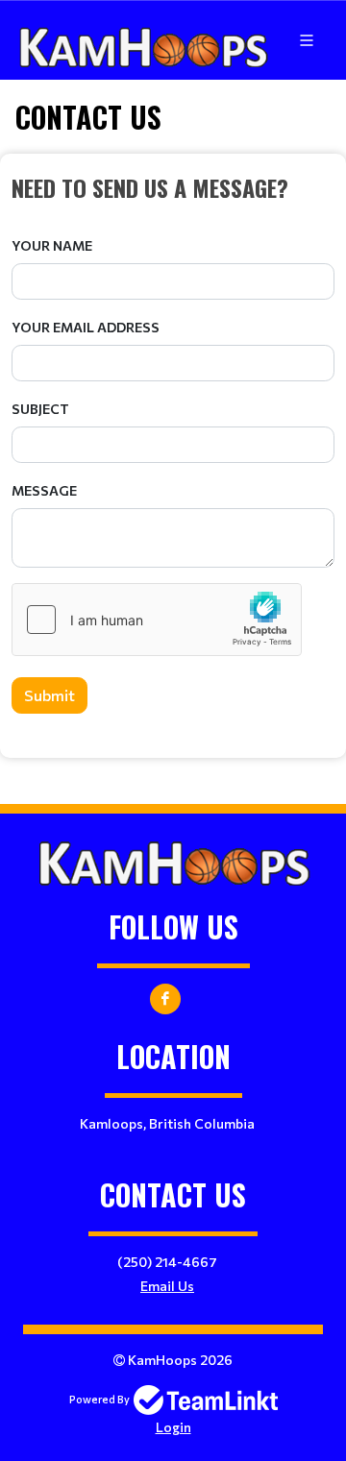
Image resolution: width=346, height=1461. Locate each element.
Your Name (52, 245)
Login (173, 1427)
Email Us (167, 1286)
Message (44, 490)
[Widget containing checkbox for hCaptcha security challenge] (157, 619)
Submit (49, 695)
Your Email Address (86, 327)
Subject (40, 409)
